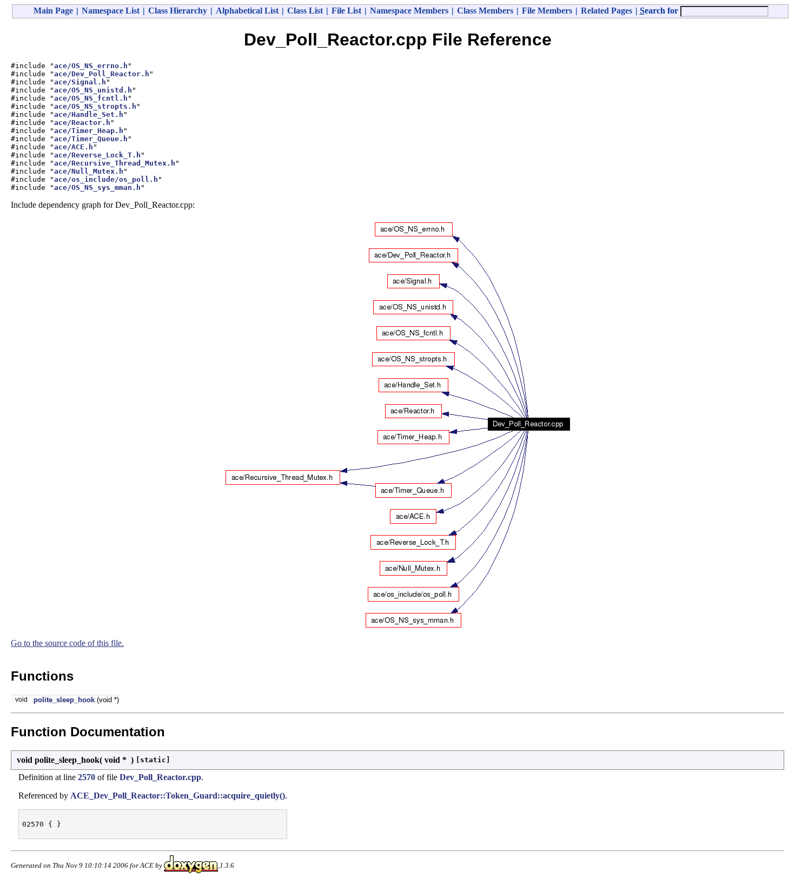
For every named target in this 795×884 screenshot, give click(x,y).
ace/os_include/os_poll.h (106, 179)
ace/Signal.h (80, 82)
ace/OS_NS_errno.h (91, 66)
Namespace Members (409, 10)
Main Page (53, 10)
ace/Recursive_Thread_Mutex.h (114, 163)
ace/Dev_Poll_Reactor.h (101, 74)
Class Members (485, 10)
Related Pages (606, 10)
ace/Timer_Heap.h (88, 131)
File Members (547, 10)
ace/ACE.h (73, 147)
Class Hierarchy (177, 10)
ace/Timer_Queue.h (91, 139)
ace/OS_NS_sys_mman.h (97, 187)
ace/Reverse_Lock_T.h (97, 155)
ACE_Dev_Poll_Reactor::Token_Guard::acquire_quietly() (177, 795)
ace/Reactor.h (82, 122)
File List (346, 10)
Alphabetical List (247, 10)
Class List (305, 10)
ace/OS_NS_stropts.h (95, 106)
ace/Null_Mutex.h (88, 171)
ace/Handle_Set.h (88, 114)
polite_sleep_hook (64, 700)
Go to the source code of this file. (67, 643)
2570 (86, 777)
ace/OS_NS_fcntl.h (91, 98)
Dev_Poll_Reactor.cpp (160, 777)
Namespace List (111, 10)
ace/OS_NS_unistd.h (93, 90)
